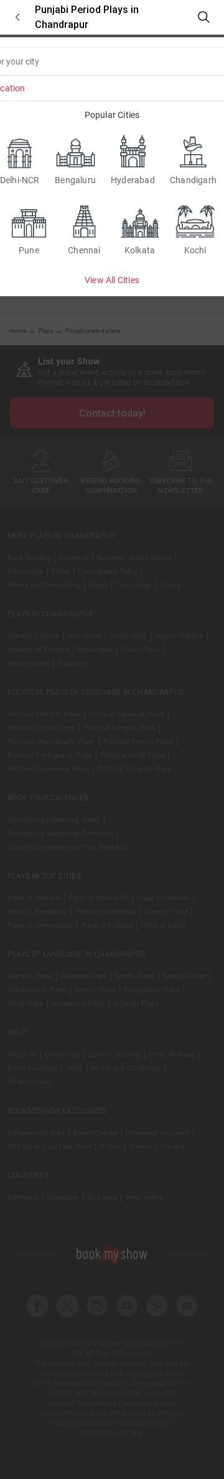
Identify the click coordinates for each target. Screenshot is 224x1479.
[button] (17, 17)
